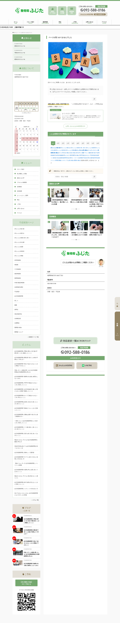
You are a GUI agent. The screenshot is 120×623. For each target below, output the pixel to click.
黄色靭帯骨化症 (65, 158)
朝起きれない (86, 155)
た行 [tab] (68, 143)
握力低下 (94, 153)
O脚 (73, 155)
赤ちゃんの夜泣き (66, 148)
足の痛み (66, 153)
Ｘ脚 (70, 155)
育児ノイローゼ (74, 158)
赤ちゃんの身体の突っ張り (78, 148)
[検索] (94, 99)
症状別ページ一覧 (34, 337)
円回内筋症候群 (94, 155)
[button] (49, 199)
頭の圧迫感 (58, 158)
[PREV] (16, 127)
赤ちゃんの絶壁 (90, 148)
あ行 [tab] (53, 143)
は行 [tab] (78, 143)
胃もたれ (66, 155)
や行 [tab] (88, 143)
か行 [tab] (58, 143)
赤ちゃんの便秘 (70, 150)
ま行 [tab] (83, 143)
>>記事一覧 (26, 511)
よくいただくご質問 (68, 113)
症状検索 (117, 303)
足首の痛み (73, 153)
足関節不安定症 (83, 158)
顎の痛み (76, 155)
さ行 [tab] (63, 143)
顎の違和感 (91, 158)
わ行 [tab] (98, 143)
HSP (81, 155)
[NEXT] (36, 127)
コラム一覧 (35, 500)
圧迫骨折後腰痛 (59, 155)
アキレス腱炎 (87, 153)
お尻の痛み (85, 150)
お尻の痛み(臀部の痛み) (74, 160)
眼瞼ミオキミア (63, 160)
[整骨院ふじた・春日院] (29, 10)
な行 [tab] (73, 143)
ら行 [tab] (93, 143)
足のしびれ (78, 150)
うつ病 (52, 158)
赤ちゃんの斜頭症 (61, 150)
